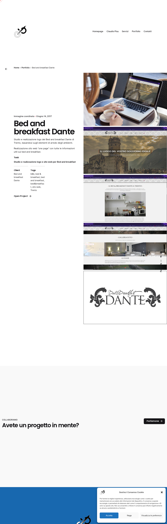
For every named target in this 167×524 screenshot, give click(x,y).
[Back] (6, 69)
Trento (34, 190)
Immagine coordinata (24, 116)
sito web (36, 187)
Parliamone (153, 421)
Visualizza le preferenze (151, 515)
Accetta (109, 515)
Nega (129, 515)
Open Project (21, 196)
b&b (32, 174)
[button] (161, 492)
